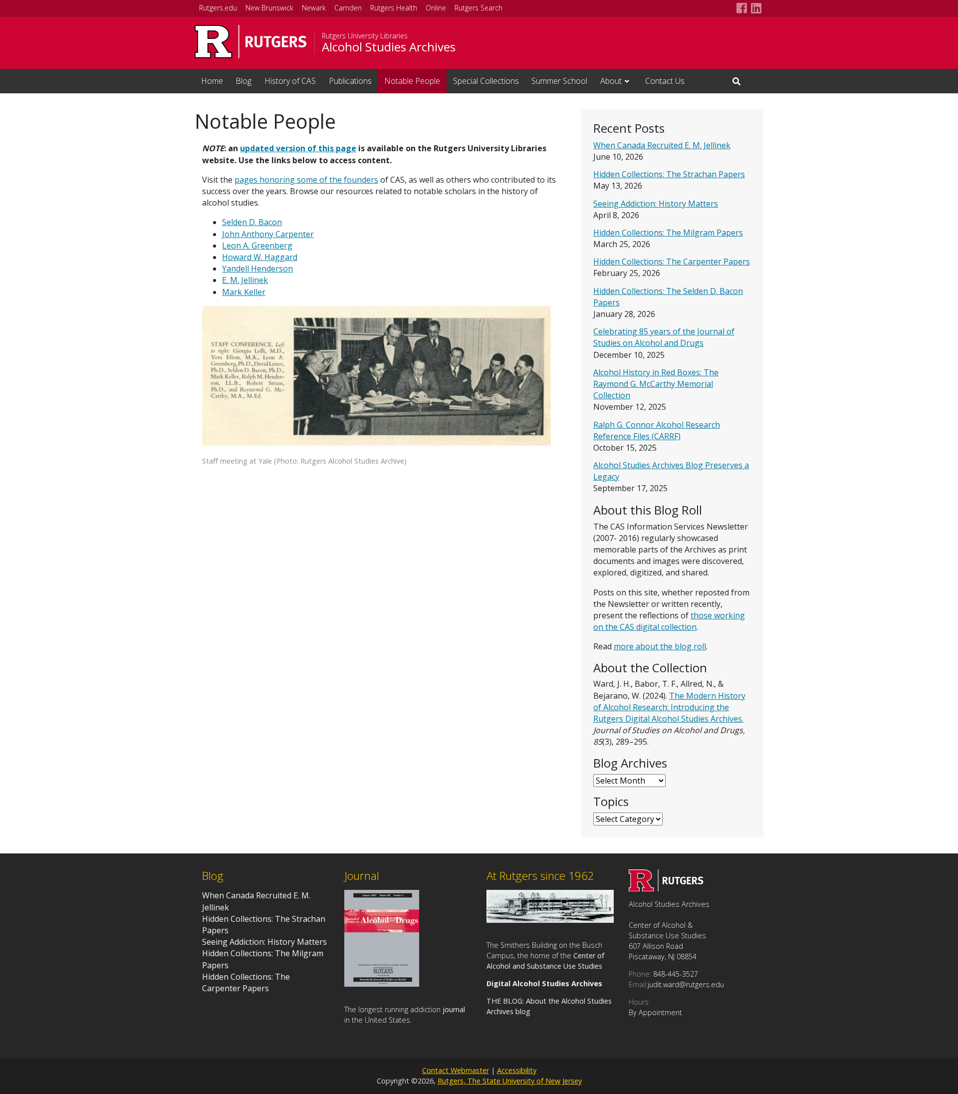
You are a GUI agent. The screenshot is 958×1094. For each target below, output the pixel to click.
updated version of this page (298, 148)
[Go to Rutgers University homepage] (251, 41)
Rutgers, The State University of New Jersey (510, 1081)
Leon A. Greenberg (257, 245)
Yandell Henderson (257, 268)
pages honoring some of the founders (306, 179)
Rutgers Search (478, 7)
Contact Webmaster (455, 1070)
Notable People (412, 80)
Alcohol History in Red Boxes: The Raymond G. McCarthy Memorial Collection (655, 384)
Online (436, 7)
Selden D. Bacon (252, 222)
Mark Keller (243, 291)
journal (454, 1009)
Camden (348, 7)
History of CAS (290, 80)
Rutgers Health (393, 7)
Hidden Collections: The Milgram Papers (668, 232)
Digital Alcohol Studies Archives (544, 983)
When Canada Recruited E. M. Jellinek (661, 145)
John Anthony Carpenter (268, 234)
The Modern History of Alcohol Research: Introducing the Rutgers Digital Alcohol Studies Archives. (669, 707)
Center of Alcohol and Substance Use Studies (545, 961)
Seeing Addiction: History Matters (655, 203)
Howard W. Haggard (259, 257)
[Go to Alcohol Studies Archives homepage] (666, 888)
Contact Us (665, 80)
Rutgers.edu (218, 7)
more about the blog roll (660, 646)
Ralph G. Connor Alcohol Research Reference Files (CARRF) (656, 430)
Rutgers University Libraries (365, 36)
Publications (350, 80)
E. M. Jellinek (245, 279)
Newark (314, 7)
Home (212, 80)
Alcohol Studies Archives (389, 47)
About (611, 80)
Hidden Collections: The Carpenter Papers (671, 261)
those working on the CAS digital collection (669, 621)
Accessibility (516, 1070)
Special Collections (486, 80)
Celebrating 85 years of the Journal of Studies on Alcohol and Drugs (663, 337)
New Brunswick (269, 7)
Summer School (559, 80)
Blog (243, 80)
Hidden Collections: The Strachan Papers (669, 174)
